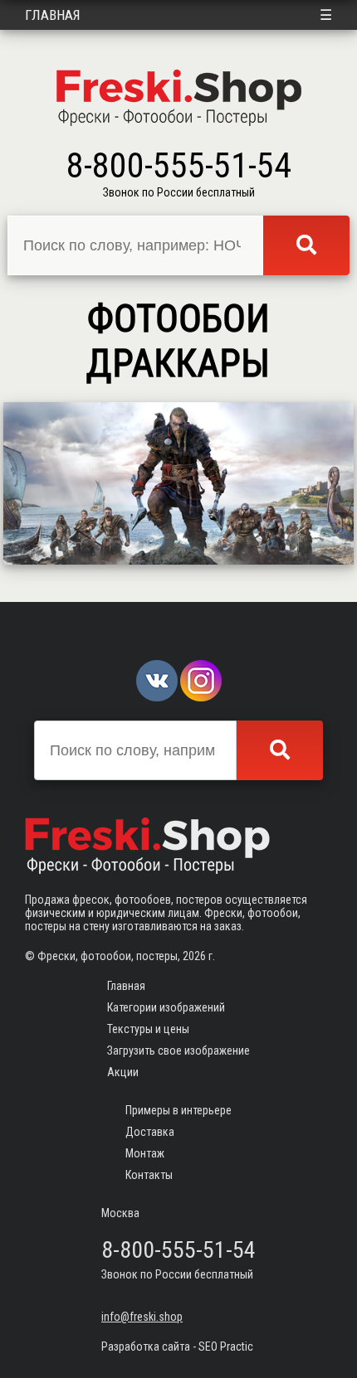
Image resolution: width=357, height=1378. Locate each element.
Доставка (149, 1131)
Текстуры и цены (148, 1029)
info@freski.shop (142, 1316)
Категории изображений (166, 1007)
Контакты (149, 1174)
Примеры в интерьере (178, 1110)
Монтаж (144, 1153)
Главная (53, 15)
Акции (123, 1072)
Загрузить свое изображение (178, 1050)
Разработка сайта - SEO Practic (177, 1346)
